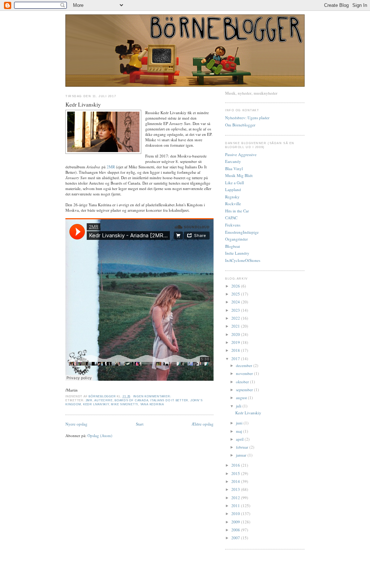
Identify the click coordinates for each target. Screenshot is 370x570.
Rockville (233, 203)
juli (239, 406)
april (240, 439)
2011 (236, 505)
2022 (236, 318)
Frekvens (232, 225)
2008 (236, 529)
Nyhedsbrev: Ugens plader (247, 117)
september (245, 389)
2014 (236, 481)
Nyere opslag (76, 424)
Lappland (233, 189)
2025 (236, 294)
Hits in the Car (237, 210)
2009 (236, 521)
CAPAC (231, 217)
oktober (243, 381)
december (244, 365)
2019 (236, 342)
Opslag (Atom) (99, 435)
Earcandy (233, 161)
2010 (236, 513)
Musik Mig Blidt (239, 175)
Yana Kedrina (152, 404)
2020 (236, 334)
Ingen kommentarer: (152, 396)
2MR (111, 166)
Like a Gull (234, 182)
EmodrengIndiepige (242, 232)
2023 (236, 310)
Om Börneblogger (240, 125)
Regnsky (232, 196)
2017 (236, 358)
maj (239, 431)
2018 (236, 350)
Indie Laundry (237, 253)
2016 (236, 465)
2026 (236, 286)
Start (139, 424)
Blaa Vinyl (234, 168)
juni (240, 423)
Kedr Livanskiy (83, 104)
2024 (236, 302)
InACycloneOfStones (242, 260)
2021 (236, 326)
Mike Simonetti (124, 404)
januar (242, 455)
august (242, 397)
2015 (236, 473)
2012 (236, 497)
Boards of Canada (131, 400)
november (245, 373)
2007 (236, 537)
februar (242, 447)
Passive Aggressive (241, 154)
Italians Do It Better (169, 400)
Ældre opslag (203, 424)
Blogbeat (232, 246)
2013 (236, 489)
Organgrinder (236, 239)
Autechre (103, 400)
